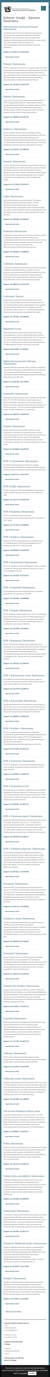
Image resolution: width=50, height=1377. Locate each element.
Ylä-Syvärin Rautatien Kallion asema (21, 1111)
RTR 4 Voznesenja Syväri (16, 786)
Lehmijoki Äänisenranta (15, 264)
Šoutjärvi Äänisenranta (14, 1278)
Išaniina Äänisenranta (14, 96)
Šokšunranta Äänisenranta (16, 1211)
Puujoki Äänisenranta (14, 426)
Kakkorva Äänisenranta (15, 129)
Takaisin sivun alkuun (13, 1312)
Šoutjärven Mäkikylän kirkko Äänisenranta (24, 1243)
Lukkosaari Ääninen (13, 296)
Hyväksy (32, 1373)
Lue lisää (23, 1373)
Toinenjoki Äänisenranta (15, 953)
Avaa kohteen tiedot (12, 57)
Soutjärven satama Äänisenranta (19, 918)
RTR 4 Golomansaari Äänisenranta (20, 461)
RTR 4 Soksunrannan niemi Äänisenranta (23, 675)
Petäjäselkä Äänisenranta (15, 394)
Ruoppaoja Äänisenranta (15, 884)
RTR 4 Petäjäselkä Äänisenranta (19, 587)
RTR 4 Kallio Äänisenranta (16, 486)
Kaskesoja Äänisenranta (15, 231)
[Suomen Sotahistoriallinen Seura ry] (19, 9)
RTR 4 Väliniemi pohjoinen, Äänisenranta (24, 849)
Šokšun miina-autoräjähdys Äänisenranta (23, 1176)
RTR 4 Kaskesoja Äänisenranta (18, 511)
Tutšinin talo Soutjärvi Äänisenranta (21, 986)
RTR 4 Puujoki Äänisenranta (17, 610)
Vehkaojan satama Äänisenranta (19, 1078)
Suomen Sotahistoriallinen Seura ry (16, 1323)
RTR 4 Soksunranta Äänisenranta (19, 701)
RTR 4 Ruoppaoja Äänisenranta (19, 640)
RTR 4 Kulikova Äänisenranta (18, 537)
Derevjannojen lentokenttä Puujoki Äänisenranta (20, 28)
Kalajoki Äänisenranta (14, 161)
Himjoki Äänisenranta (14, 64)
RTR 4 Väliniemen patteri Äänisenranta (22, 816)
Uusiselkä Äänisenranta (15, 1018)
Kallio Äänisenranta (13, 196)
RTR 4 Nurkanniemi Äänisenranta (20, 562)
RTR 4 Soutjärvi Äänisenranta (18, 728)
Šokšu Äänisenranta (13, 1143)
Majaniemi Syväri (12, 329)
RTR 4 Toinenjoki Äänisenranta (19, 761)
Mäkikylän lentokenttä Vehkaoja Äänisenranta (19, 362)
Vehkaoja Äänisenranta (14, 1053)
